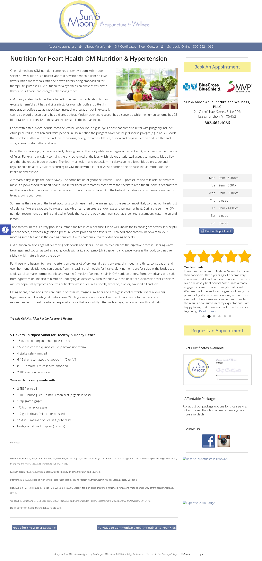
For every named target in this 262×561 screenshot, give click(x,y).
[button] (5, 229)
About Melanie (95, 46)
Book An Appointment (217, 67)
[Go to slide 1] (203, 316)
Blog (142, 46)
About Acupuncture (62, 46)
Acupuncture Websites (66, 554)
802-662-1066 (203, 46)
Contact (152, 46)
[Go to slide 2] (209, 316)
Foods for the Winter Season (34, 528)
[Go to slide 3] (214, 316)
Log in (201, 554)
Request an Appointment (217, 330)
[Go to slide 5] (225, 316)
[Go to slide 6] (230, 316)
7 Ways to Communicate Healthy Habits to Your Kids (136, 528)
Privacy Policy (169, 554)
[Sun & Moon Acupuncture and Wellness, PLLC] (131, 21)
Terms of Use (153, 554)
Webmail (185, 554)
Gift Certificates (125, 46)
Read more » (207, 311)
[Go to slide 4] (219, 316)
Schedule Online (179, 46)
